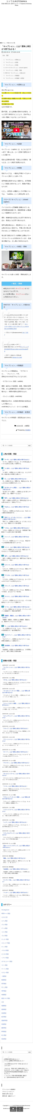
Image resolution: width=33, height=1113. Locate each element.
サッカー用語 (5, 939)
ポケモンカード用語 (6, 961)
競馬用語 (3, 1009)
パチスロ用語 (5, 950)
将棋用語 (3, 994)
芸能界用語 (4, 1020)
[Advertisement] (16, 24)
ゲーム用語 (4, 928)
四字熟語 (3, 983)
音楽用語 (3, 1039)
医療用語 (3, 980)
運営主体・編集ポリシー (8, 1096)
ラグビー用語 (5, 972)
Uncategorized (5, 910)
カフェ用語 (4, 921)
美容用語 (3, 1013)
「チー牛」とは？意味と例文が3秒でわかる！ (16, 459)
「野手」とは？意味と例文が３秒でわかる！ (16, 498)
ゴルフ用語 (4, 935)
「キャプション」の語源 (11, 62)
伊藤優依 (28, 430)
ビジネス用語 (5, 954)
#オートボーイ (14, 326)
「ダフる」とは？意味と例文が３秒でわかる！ (14, 680)
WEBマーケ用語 (5, 913)
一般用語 (26, 425)
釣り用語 (3, 1035)
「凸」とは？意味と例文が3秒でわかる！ (15, 479)
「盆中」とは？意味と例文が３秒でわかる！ (16, 556)
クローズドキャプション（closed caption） (16, 67)
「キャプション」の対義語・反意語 (14, 78)
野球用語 (3, 1031)
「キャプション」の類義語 (11, 75)
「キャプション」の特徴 (11, 65)
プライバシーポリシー (8, 1091)
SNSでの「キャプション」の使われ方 (14, 73)
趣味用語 (3, 1028)
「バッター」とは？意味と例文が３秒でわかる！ (15, 892)
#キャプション (21, 326)
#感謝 (20, 1072)
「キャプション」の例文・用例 (13, 70)
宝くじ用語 (4, 987)
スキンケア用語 (5, 943)
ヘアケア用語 (5, 957)
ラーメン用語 (5, 969)
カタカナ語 (12, 43)
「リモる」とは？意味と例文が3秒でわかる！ (16, 528)
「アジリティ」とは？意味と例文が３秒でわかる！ (16, 762)
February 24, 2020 (17, 357)
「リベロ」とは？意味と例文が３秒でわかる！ (16, 607)
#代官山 (11, 349)
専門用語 (3, 991)
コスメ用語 (4, 932)
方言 (2, 1002)
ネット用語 (4, 946)
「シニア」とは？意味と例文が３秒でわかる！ (14, 822)
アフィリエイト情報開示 (8, 1089)
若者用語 (3, 1024)
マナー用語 (4, 965)
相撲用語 (3, 1005)
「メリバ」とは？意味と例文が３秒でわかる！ (16, 547)
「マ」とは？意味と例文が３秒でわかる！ (15, 626)
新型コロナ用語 (5, 998)
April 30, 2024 (20, 1077)
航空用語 (3, 1016)
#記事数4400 (16, 1072)
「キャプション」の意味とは (12, 59)
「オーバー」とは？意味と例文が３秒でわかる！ (15, 752)
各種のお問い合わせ (7, 1093)
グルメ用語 (4, 924)
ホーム (3, 43)
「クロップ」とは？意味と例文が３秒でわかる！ (15, 728)
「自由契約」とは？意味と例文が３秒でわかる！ (15, 869)
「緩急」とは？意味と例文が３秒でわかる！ (14, 858)
